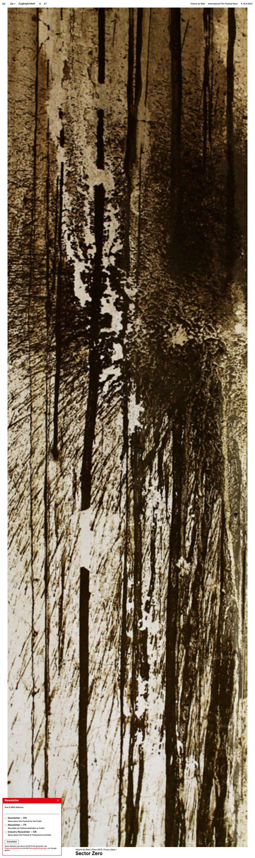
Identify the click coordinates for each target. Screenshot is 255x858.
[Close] (57, 800)
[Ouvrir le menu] (4, 4)
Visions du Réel (82, 849)
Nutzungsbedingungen (38, 848)
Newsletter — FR (26, 826)
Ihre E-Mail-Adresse (14, 807)
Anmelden (12, 842)
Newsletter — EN (25, 819)
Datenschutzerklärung (13, 848)
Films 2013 (97, 849)
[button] (68, 427)
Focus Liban (109, 849)
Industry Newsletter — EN (29, 833)
